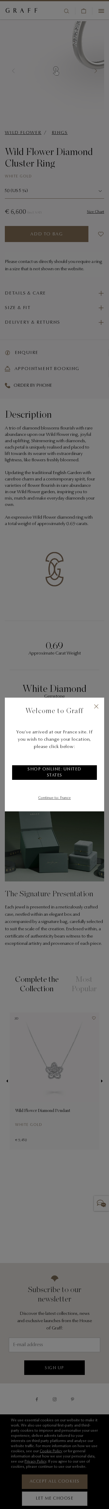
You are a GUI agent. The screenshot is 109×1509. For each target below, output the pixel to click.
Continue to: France (54, 798)
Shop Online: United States (54, 772)
